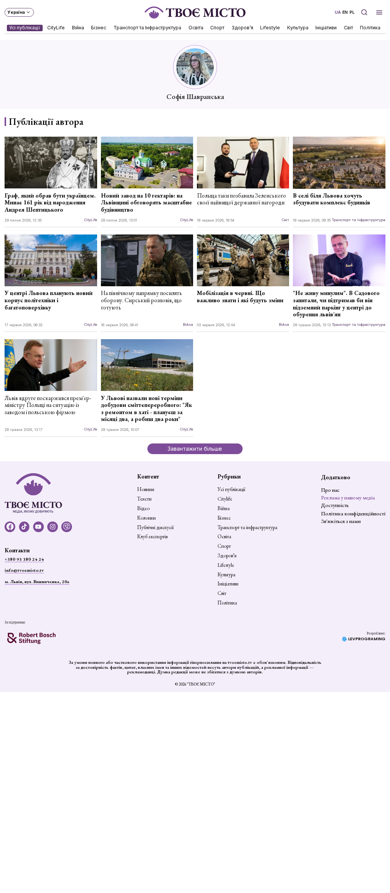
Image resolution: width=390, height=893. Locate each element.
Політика (370, 27)
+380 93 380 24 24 (24, 559)
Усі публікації (24, 27)
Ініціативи (326, 27)
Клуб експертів (152, 537)
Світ (348, 27)
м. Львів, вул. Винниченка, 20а (37, 582)
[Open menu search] (364, 12)
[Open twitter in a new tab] (66, 526)
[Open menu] (379, 12)
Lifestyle (270, 27)
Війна (78, 27)
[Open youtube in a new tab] (38, 526)
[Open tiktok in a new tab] (24, 526)
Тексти (144, 499)
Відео (143, 509)
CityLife (56, 27)
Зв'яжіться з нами (341, 521)
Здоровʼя (242, 27)
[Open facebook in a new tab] (10, 526)
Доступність (335, 505)
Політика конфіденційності (353, 513)
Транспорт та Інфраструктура (147, 27)
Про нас (330, 489)
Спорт (218, 27)
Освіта (196, 27)
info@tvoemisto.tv (24, 570)
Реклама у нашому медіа (348, 497)
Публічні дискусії (155, 528)
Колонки (146, 518)
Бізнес (99, 27)
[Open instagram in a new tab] (52, 526)
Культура (297, 27)
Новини (145, 489)
